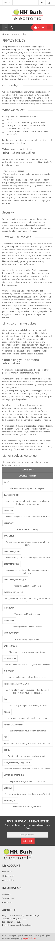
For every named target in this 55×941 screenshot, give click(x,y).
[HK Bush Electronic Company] (27, 15)
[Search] (12, 27)
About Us (6, 894)
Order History (8, 876)
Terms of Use (8, 898)
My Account (7, 871)
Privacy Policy (8, 880)
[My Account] (49, 3)
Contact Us (7, 902)
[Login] (42, 3)
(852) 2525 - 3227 (20, 918)
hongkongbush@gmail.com (20, 925)
